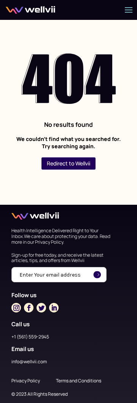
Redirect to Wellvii (68, 163)
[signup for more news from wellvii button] (97, 274)
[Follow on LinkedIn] (54, 307)
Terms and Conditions (78, 380)
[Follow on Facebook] (28, 307)
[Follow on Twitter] (41, 307)
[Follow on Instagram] (16, 307)
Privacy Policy (25, 380)
